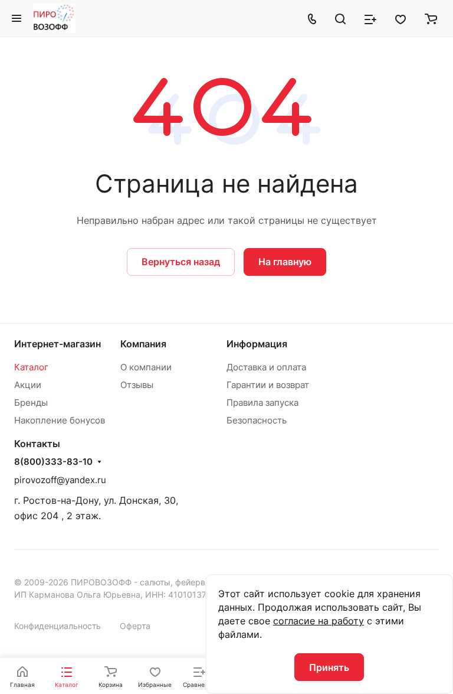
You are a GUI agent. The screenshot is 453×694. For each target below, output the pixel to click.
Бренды (31, 402)
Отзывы (136, 384)
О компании (146, 367)
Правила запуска (262, 402)
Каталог (31, 367)
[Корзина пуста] (431, 18)
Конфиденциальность (57, 626)
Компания (143, 344)
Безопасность (256, 420)
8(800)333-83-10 (53, 462)
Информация (256, 344)
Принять (329, 667)
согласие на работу (318, 621)
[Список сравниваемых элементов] (370, 18)
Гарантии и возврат (267, 384)
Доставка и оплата (266, 367)
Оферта (135, 626)
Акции (27, 384)
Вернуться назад (181, 262)
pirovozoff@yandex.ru (60, 480)
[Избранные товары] (400, 18)
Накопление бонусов (59, 420)
